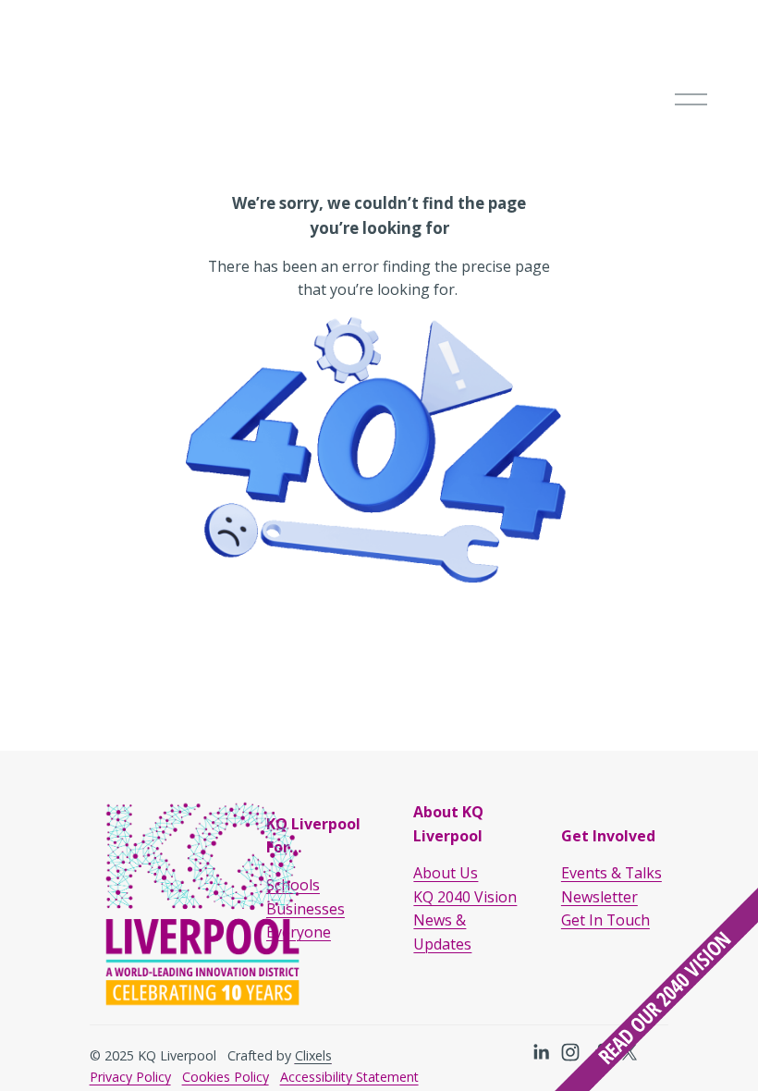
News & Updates (442, 932)
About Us (445, 873)
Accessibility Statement (349, 1076)
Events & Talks (611, 873)
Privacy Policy (130, 1076)
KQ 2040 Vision (465, 897)
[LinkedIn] (541, 1052)
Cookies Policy (225, 1076)
